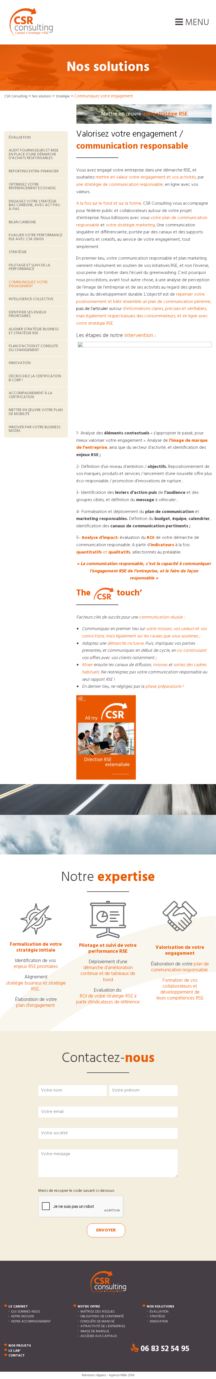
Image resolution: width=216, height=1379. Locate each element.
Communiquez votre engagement (28, 284)
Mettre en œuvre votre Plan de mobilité (36, 412)
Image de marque (94, 1331)
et (36, 986)
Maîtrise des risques (97, 1311)
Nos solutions (160, 1306)
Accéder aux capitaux (98, 1336)
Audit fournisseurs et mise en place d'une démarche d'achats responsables (33, 154)
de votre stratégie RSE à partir (108, 999)
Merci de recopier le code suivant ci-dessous (76, 1191)
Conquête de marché (97, 1321)
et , (103, 552)
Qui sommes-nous (25, 1311)
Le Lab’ (14, 1350)
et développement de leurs (180, 989)
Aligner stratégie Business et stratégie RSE (34, 331)
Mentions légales (94, 1375)
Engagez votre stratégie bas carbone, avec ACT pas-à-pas (35, 205)
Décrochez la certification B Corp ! (35, 378)
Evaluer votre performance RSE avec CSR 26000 (35, 237)
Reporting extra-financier (33, 171)
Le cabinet (18, 1306)
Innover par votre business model (34, 429)
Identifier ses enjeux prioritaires (27, 314)
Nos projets (19, 1345)
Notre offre (89, 1306)
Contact (16, 1355)
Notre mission (22, 1316)
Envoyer (106, 1230)
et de (107, 974)
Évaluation (20, 137)
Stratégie (18, 252)
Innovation (20, 363)
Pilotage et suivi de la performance (29, 267)
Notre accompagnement (31, 1321)
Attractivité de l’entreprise (102, 1326)
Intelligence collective (31, 299)
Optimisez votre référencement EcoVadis (32, 186)
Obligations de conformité (102, 1316)
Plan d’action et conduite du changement (33, 348)
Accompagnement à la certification (30, 395)
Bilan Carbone (22, 222)
